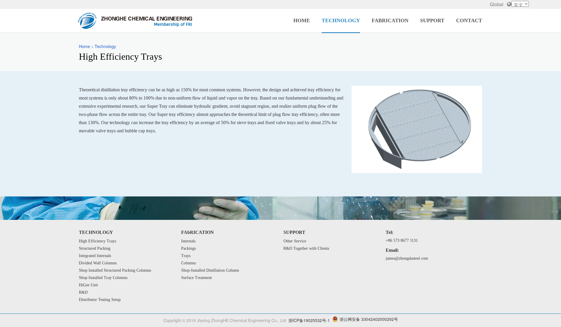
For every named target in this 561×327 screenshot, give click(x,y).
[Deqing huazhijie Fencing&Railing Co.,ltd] (135, 20)
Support (432, 20)
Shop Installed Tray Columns (103, 277)
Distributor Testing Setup (100, 299)
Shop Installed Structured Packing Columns (115, 270)
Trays (186, 256)
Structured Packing (94, 248)
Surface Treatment (196, 277)
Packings (188, 248)
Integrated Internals (95, 256)
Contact (469, 20)
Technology (341, 20)
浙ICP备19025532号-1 (309, 320)
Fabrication (390, 20)
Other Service (294, 241)
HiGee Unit (88, 285)
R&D (83, 292)
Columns (188, 263)
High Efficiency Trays (97, 241)
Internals (188, 241)
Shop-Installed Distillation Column (210, 270)
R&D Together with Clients (306, 248)
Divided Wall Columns (98, 263)
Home (301, 20)
